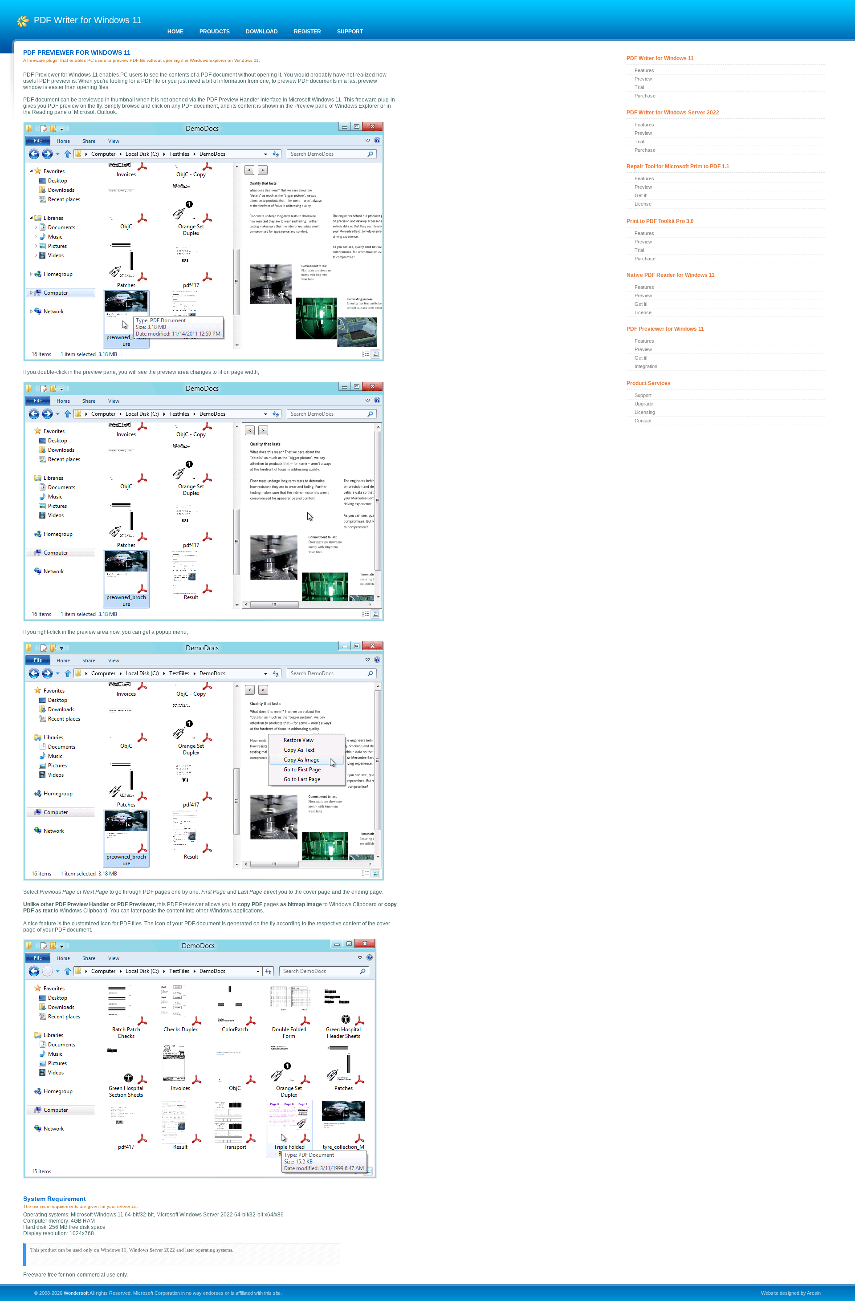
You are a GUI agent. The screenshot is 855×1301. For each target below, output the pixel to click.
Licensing (645, 412)
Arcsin (814, 1293)
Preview (643, 78)
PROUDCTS (215, 31)
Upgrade (644, 403)
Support (643, 395)
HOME (175, 31)
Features (644, 70)
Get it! (641, 195)
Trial (639, 87)
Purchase (645, 95)
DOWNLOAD (262, 31)
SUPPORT (350, 31)
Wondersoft (76, 1293)
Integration (646, 366)
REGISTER (307, 31)
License (643, 204)
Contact (643, 420)
